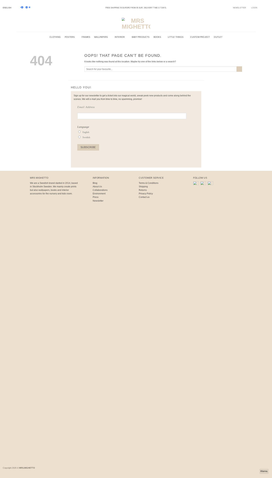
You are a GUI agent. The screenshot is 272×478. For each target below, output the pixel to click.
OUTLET (218, 37)
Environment (99, 193)
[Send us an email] (265, 8)
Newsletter (98, 201)
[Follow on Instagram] (262, 8)
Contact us (144, 197)
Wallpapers (101, 37)
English (7, 8)
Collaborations (100, 190)
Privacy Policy (146, 193)
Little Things (175, 37)
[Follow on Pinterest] (268, 8)
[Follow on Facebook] (260, 8)
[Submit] (239, 69)
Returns (143, 190)
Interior (120, 37)
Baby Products (141, 37)
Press (95, 197)
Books (157, 37)
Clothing (55, 37)
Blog (95, 183)
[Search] (247, 23)
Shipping (143, 186)
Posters (70, 37)
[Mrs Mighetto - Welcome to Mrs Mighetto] (136, 24)
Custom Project (200, 37)
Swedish (86, 137)
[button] (254, 7)
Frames (86, 37)
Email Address (86, 107)
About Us (97, 186)
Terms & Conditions (148, 183)
